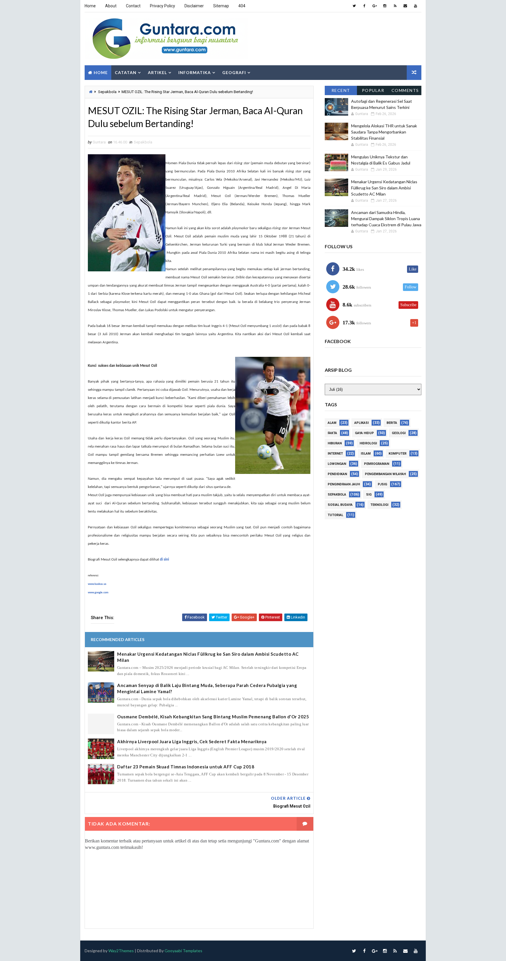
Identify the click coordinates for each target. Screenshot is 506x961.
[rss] (395, 5)
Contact (133, 6)
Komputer (397, 453)
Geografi (234, 72)
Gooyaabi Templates (183, 950)
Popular (373, 90)
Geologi (399, 433)
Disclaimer (194, 6)
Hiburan (335, 443)
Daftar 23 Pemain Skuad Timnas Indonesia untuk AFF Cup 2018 (185, 766)
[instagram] (384, 5)
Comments (405, 90)
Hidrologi (368, 443)
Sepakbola (107, 92)
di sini (164, 559)
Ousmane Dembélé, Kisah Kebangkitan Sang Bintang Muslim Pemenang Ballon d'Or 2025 (213, 716)
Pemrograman (376, 464)
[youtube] (415, 5)
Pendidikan (337, 474)
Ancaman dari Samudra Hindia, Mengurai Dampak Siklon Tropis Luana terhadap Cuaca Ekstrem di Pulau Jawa (386, 218)
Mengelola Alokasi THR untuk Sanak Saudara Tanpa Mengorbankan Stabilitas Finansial (384, 132)
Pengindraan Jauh (344, 484)
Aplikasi (361, 423)
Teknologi (379, 505)
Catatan (125, 72)
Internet (335, 453)
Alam (332, 423)
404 (241, 6)
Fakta (332, 433)
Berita (392, 423)
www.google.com (98, 592)
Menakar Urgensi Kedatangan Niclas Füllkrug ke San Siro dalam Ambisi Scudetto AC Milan (208, 657)
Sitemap (221, 6)
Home (90, 6)
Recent (340, 90)
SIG (369, 494)
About (111, 6)
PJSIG (382, 484)
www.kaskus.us (97, 584)
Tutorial (335, 515)
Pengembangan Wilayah (385, 474)
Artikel (157, 72)
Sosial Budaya (340, 505)
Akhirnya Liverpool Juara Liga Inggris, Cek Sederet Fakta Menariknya (192, 741)
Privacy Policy (162, 6)
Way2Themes (121, 950)
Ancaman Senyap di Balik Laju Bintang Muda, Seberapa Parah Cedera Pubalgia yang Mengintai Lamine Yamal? (207, 688)
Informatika (194, 72)
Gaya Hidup (364, 433)
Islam (366, 453)
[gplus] (374, 5)
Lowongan (337, 464)
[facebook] (364, 5)
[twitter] (354, 5)
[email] (405, 5)
